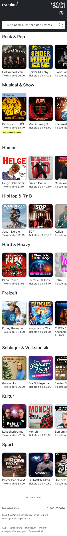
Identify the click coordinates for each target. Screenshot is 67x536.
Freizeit (9, 293)
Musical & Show (18, 85)
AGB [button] (4, 527)
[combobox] (30, 25)
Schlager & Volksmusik (25, 347)
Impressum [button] (30, 527)
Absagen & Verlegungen (14, 531)
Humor (9, 147)
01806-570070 (56, 508)
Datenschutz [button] (15, 527)
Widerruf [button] (43, 527)
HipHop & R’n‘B (17, 196)
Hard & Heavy (16, 244)
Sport (7, 444)
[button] (33, 497)
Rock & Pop (13, 36)
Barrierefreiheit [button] (36, 531)
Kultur (8, 396)
